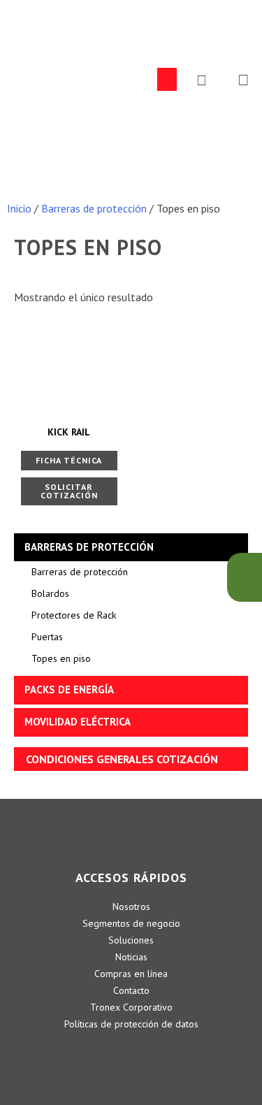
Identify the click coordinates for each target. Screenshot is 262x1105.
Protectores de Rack (73, 615)
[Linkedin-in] (92, 1052)
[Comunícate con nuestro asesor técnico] (244, 577)
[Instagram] (169, 1052)
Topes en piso (61, 658)
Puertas (47, 636)
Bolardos (50, 593)
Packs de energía (69, 689)
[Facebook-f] (131, 1052)
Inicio (19, 208)
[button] (167, 79)
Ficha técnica (69, 460)
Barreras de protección (94, 208)
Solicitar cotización (69, 491)
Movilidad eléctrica (77, 721)
